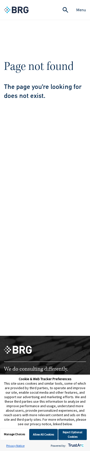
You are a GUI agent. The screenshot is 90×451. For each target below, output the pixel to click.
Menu (81, 10)
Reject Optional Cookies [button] (72, 434)
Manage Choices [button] (14, 434)
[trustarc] (75, 445)
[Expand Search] (65, 10)
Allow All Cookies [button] (43, 434)
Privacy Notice (15, 445)
